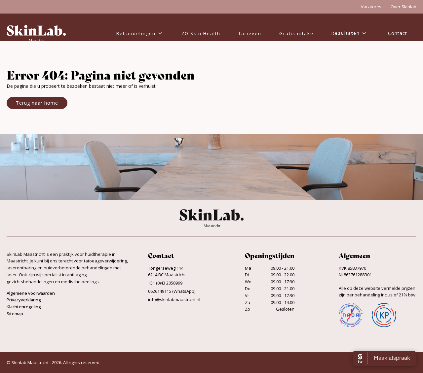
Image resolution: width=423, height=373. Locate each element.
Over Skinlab (403, 7)
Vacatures (371, 7)
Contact (397, 33)
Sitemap (15, 314)
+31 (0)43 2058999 (165, 283)
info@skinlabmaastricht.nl (174, 299)
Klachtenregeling (24, 307)
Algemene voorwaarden (31, 293)
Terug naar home (37, 103)
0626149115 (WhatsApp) (171, 291)
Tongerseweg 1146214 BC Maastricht (167, 271)
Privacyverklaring (24, 300)
